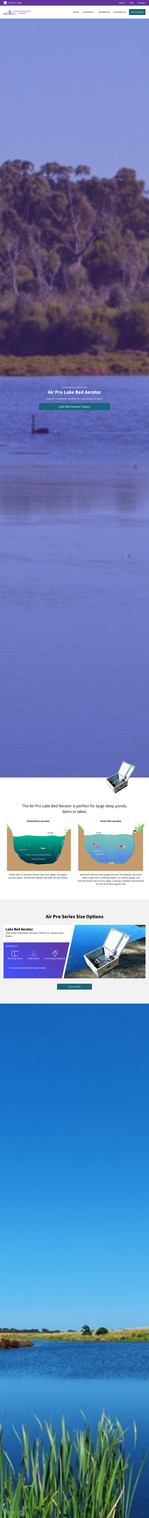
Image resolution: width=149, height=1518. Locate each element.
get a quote (137, 12)
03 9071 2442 (15, 2)
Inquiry (74, 406)
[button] (89, 12)
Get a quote (74, 986)
